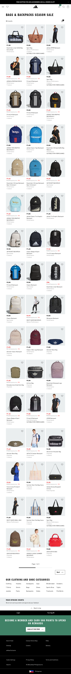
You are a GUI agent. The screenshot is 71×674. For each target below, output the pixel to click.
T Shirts (8, 587)
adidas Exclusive (11, 650)
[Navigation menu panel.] (3, 7)
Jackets (8, 591)
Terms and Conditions (52, 660)
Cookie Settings (10, 660)
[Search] (63, 7)
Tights (58, 587)
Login (18, 613)
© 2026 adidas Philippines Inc (34, 664)
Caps (37, 584)
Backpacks (29, 591)
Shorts (18, 587)
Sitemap (8, 645)
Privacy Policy (30, 660)
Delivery (48, 645)
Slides (38, 591)
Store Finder (9, 640)
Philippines (38, 671)
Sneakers (59, 584)
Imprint (8, 664)
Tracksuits (49, 591)
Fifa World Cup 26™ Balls (59, 591)
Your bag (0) (50, 613)
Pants (18, 591)
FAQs (47, 640)
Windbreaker (50, 584)
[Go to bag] (68, 7)
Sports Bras (50, 587)
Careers (28, 645)
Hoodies (18, 584)
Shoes (38, 587)
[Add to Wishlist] (22, 28)
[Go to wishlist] (7, 7)
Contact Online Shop (32, 640)
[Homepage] (35, 7)
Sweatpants (30, 584)
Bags (27, 587)
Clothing (8, 584)
